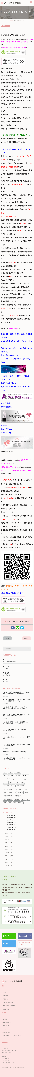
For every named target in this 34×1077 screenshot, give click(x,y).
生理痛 (26, 792)
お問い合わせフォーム (9, 467)
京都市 (13, 785)
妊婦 (16, 789)
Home (4, 992)
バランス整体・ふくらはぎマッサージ (12, 1035)
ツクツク (7, 480)
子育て (25, 789)
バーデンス (7, 779)
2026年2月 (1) (11, 827)
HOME (11, 20)
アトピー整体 (5, 403)
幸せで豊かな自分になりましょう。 (13, 355)
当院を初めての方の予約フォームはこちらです (14, 47)
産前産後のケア (8, 795)
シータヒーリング (8, 775)
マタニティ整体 (6, 433)
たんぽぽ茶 (17, 772)
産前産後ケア (18, 795)
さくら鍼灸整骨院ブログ (9, 1005)
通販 (10, 802)
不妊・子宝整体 (6, 429)
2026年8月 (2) (11, 815)
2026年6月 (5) (11, 817)
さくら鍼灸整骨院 (13, 328)
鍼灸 (14, 802)
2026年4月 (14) (12, 822)
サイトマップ (6, 1009)
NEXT (26, 638)
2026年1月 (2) (11, 829)
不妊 (22, 782)
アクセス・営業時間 (8, 1002)
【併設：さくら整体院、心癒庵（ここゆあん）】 (17, 42)
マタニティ (15, 779)
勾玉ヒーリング (8, 789)
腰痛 (5, 802)
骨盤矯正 (4, 426)
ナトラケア (25, 775)
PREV (8, 638)
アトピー (5, 1029)
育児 (28, 799)
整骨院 (10, 792)
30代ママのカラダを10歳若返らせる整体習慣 (14, 751)
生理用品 (20, 792)
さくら (10, 772)
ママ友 (6, 782)
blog (4, 25)
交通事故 (6, 785)
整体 (5, 792)
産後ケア (17, 799)
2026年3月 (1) (11, 824)
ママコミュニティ (24, 779)
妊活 (20, 789)
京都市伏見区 (20, 785)
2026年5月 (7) (11, 820)
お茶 (5, 772)
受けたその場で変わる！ (9, 383)
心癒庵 (3, 586)
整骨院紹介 (5, 995)
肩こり (23, 799)
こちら (9, 544)
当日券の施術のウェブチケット (18, 487)
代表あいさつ (6, 999)
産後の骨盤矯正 (6, 407)
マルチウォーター (14, 782)
